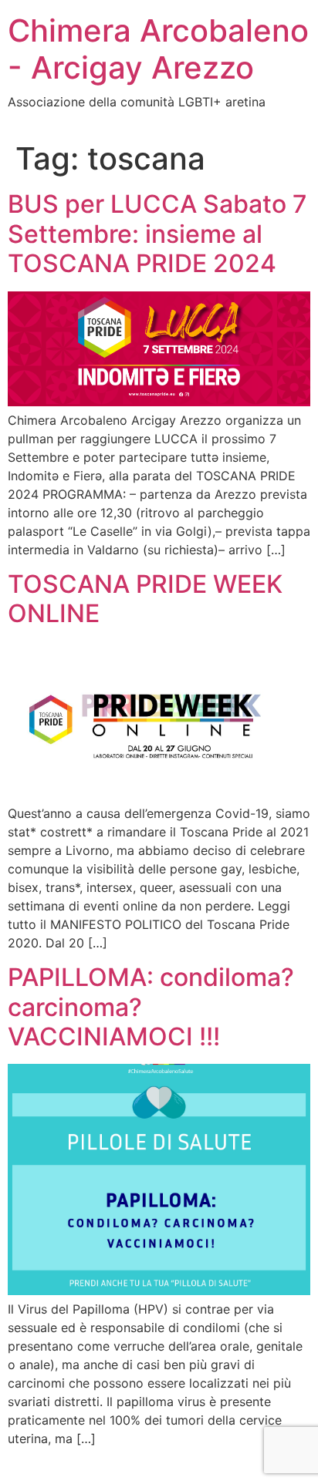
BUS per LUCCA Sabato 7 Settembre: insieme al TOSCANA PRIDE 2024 (157, 233)
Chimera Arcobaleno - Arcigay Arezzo (158, 49)
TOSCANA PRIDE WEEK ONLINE (145, 598)
